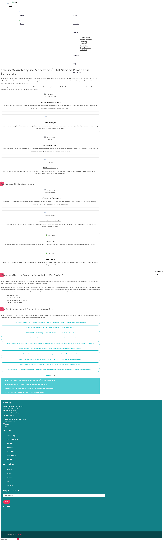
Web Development (12, 439)
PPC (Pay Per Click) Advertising (50, 198)
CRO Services (50, 241)
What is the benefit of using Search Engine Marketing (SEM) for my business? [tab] (30, 380)
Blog (8, 481)
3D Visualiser (10, 451)
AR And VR (9, 459)
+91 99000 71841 (10, 419)
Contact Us (10, 485)
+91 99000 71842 (21, 419)
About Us (9, 469)
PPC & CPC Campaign (50, 168)
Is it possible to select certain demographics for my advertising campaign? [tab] (29, 388)
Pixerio (20, 535)
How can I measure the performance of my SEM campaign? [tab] (24, 392)
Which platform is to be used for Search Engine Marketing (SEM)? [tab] (26, 384)
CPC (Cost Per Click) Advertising (50, 221)
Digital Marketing (11, 455)
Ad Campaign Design (50, 145)
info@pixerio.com (10, 422)
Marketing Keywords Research (50, 102)
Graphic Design (11, 436)
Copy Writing (50, 259)
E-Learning (10, 443)
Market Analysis (50, 123)
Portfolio (9, 477)
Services (9, 473)
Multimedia (10, 447)
